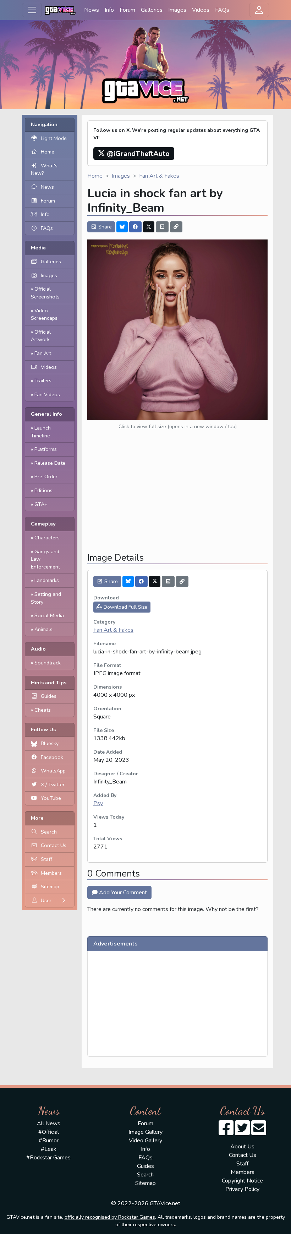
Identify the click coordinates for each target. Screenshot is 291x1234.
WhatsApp (53, 770)
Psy (98, 803)
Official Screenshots (45, 292)
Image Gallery (145, 1132)
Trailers (42, 380)
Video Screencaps (44, 314)
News (91, 10)
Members (51, 873)
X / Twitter (53, 784)
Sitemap (50, 886)
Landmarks (46, 580)
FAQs (222, 10)
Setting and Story (46, 598)
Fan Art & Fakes (159, 176)
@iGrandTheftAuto (137, 153)
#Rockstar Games (48, 1158)
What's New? (44, 169)
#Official (48, 1132)
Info (109, 10)
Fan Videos (47, 394)
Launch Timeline (41, 431)
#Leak (48, 1149)
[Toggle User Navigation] (259, 10)
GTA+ (41, 504)
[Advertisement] (177, 497)
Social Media (49, 615)
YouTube (51, 798)
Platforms (45, 449)
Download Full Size (124, 607)
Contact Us (53, 845)
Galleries (152, 10)
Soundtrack (47, 662)
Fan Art (42, 353)
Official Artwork (41, 335)
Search (49, 831)
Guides (48, 696)
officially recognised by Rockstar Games (110, 1217)
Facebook (52, 757)
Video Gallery (145, 1140)
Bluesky (50, 743)
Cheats (42, 709)
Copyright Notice (242, 1181)
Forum (127, 10)
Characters (47, 537)
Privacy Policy (242, 1189)
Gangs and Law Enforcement (45, 559)
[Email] (162, 226)
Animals (43, 629)
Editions (43, 490)
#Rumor (49, 1140)
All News (48, 1123)
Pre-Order (45, 476)
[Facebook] (135, 226)
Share (104, 226)
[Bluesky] (122, 226)
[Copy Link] (176, 226)
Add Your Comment (122, 892)
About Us (242, 1147)
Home (47, 151)
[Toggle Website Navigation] (32, 10)
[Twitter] (148, 226)
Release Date (49, 463)
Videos (200, 10)
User (46, 900)
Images (177, 10)
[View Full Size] (177, 329)
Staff (46, 859)
